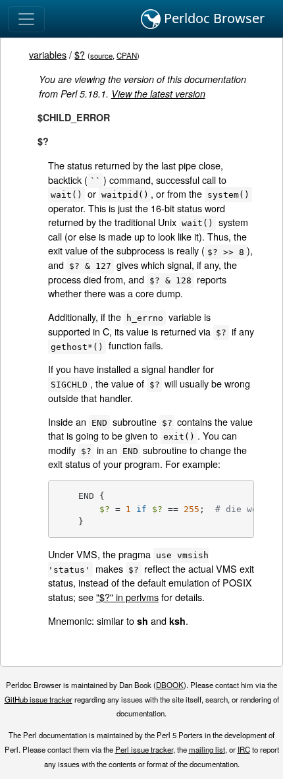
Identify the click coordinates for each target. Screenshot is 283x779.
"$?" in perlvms (127, 597)
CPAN (126, 55)
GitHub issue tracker (38, 699)
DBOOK (170, 684)
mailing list (207, 749)
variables (47, 54)
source (101, 55)
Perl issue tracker (144, 749)
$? (79, 54)
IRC (244, 749)
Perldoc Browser (213, 18)
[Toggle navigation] (26, 19)
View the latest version (158, 93)
